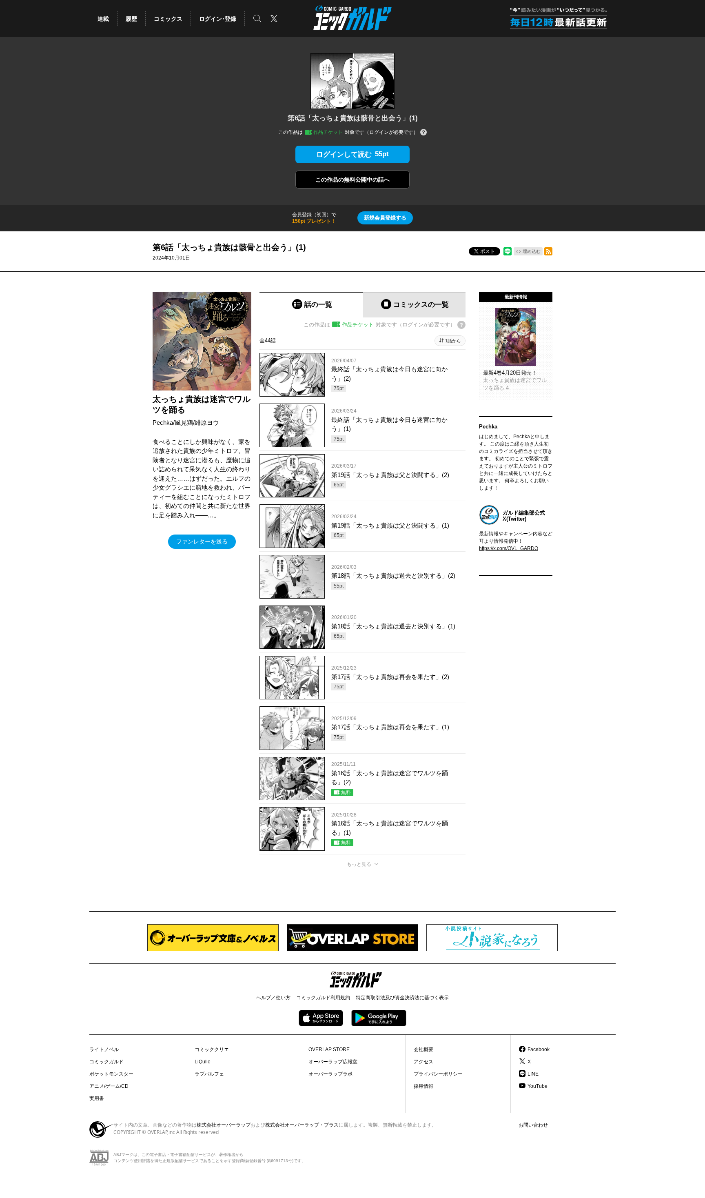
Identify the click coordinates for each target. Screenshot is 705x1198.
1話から (453, 340)
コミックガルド (106, 1062)
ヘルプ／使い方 (273, 998)
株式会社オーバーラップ (224, 1125)
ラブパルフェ (209, 1074)
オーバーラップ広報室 (332, 1062)
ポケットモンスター (111, 1074)
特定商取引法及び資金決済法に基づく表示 (402, 998)
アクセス (423, 1062)
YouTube (538, 1086)
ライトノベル (104, 1049)
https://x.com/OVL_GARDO (508, 548)
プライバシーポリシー (438, 1074)
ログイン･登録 (217, 19)
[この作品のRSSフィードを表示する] (548, 251)
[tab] (311, 304)
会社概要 (423, 1049)
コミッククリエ (212, 1049)
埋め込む (532, 251)
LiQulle (203, 1062)
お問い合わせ (533, 1125)
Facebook (539, 1049)
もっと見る (359, 864)
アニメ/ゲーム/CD (109, 1086)
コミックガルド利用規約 (323, 998)
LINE (533, 1074)
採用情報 (423, 1086)
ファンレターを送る (202, 541)
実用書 (96, 1098)
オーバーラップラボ (330, 1074)
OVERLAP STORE (329, 1049)
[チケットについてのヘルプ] (423, 133)
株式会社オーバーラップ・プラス (302, 1125)
